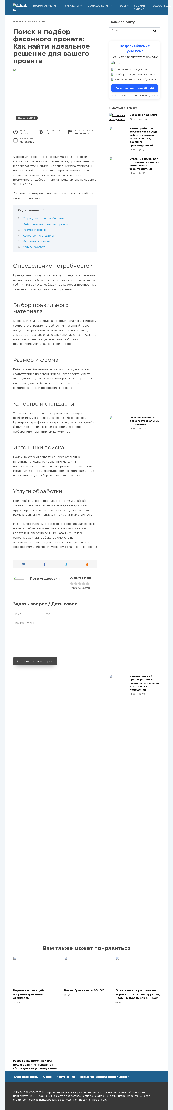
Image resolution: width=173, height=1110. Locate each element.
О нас (47, 1076)
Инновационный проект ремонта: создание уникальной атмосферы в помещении (145, 683)
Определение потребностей (43, 218)
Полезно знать (26, 118)
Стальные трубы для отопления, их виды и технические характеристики (144, 163)
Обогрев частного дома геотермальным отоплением (145, 421)
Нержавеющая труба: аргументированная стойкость (29, 994)
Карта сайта (66, 1076)
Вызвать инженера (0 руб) (134, 88)
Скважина (72, 6)
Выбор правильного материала (45, 224)
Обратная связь (26, 1076)
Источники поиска (36, 241)
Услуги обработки (35, 247)
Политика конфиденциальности (104, 1076)
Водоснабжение (45, 6)
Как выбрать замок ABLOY (84, 990)
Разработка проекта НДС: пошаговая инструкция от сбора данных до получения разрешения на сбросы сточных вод (35, 1068)
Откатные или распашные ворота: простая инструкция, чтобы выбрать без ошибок (138, 994)
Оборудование (98, 6)
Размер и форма (34, 230)
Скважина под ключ (143, 115)
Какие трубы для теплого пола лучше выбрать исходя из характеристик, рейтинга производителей (144, 137)
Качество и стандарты (38, 235)
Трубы (121, 6)
